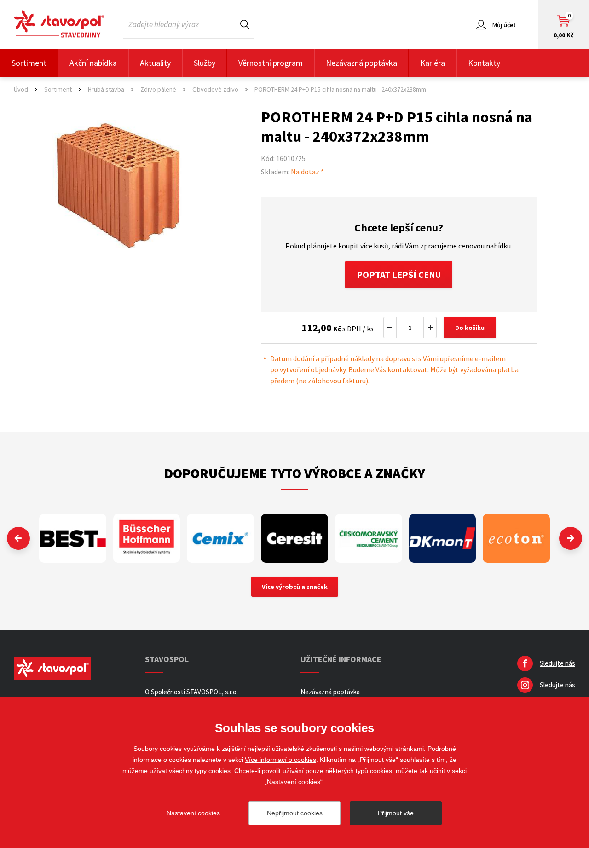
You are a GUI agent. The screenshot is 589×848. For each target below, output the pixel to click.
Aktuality (155, 63)
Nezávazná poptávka (361, 63)
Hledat (244, 24)
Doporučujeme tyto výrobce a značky (294, 473)
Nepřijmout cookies (295, 813)
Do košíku (470, 327)
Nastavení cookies (193, 813)
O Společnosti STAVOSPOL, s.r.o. (191, 691)
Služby (204, 63)
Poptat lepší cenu (399, 274)
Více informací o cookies (280, 759)
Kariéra (432, 63)
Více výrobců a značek (295, 587)
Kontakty (484, 63)
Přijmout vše (396, 813)
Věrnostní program (270, 63)
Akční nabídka (93, 63)
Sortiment (29, 63)
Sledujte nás (557, 663)
